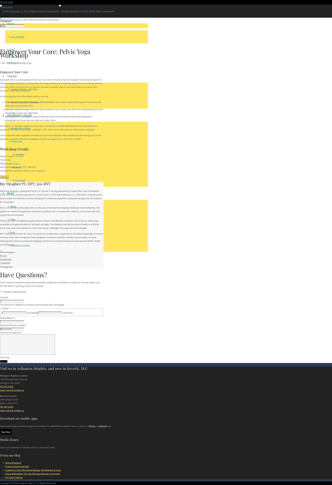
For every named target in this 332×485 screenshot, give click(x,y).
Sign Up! (4, 177)
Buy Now (5, 431)
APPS (2, 26)
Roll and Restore (13, 462)
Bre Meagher (12, 191)
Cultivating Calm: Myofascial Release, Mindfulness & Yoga (33, 470)
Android (102, 426)
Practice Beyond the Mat (17, 466)
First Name (32, 312)
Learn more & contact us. (12, 390)
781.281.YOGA (6, 2)
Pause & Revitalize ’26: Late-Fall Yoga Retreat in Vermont (32, 473)
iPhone (92, 426)
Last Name (67, 312)
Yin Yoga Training (14, 477)
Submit (3, 361)
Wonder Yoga (24, 62)
